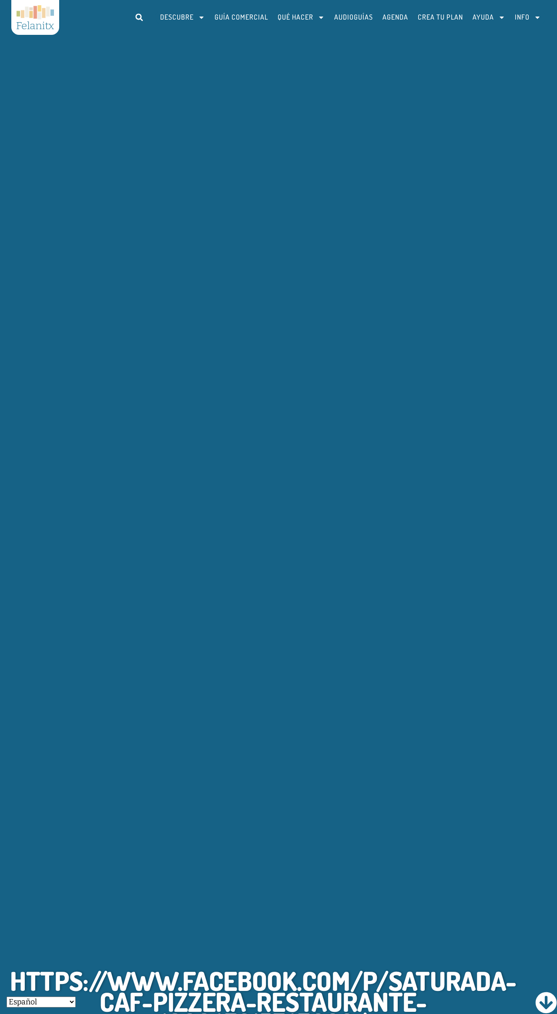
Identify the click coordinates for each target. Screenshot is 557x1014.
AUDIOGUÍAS (353, 17)
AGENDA (395, 17)
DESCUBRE (177, 17)
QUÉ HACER (295, 17)
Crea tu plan (440, 17)
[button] (139, 17)
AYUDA (483, 17)
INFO (522, 17)
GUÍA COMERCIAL (241, 17)
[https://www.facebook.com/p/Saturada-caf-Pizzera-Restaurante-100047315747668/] (546, 1003)
